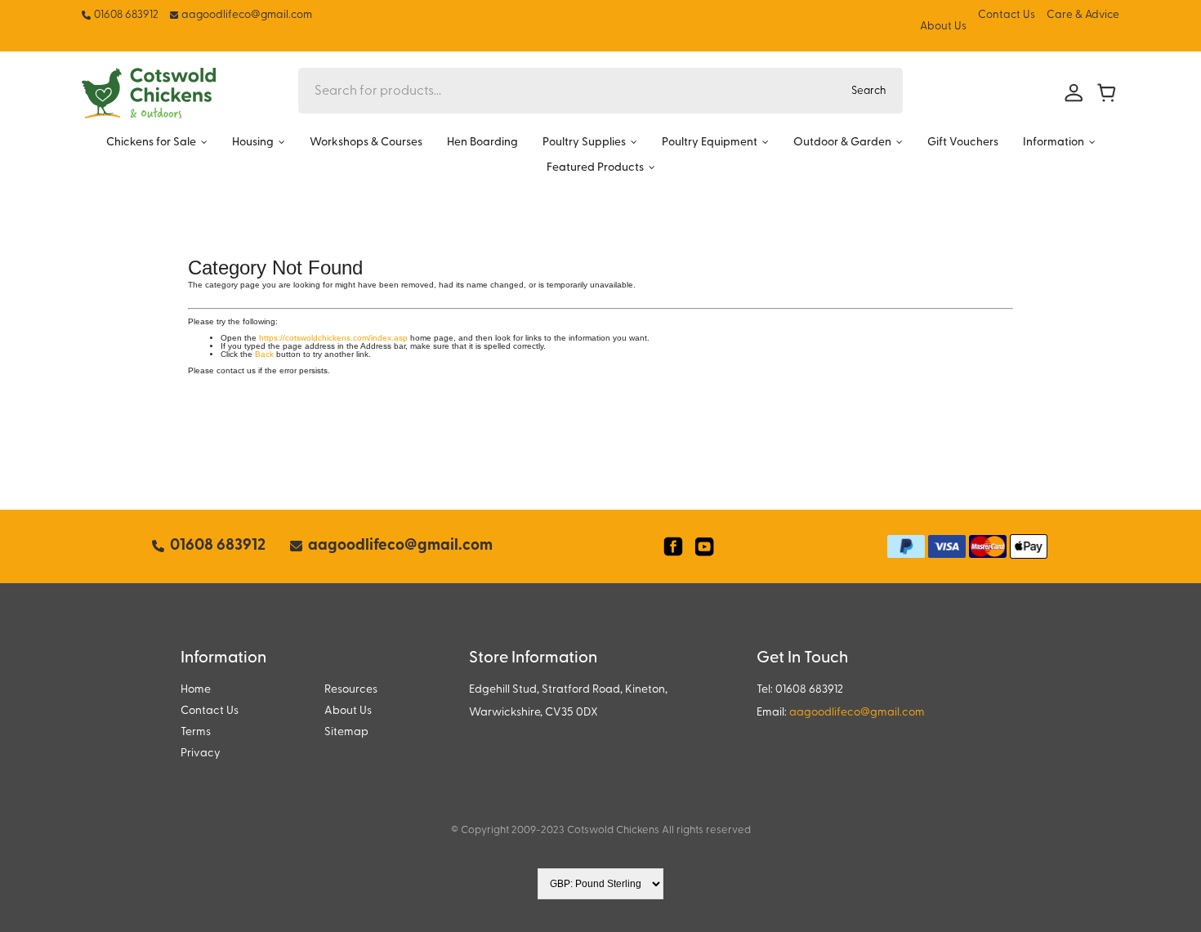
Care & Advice (1083, 15)
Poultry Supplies (584, 142)
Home (196, 690)
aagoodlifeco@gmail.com (857, 713)
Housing (253, 142)
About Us (943, 26)
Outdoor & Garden (842, 142)
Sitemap (346, 732)
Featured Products (595, 168)
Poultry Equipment (709, 142)
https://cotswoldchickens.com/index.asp (333, 337)
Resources (350, 690)
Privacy (201, 753)
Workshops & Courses (366, 142)
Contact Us (1006, 15)
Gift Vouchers (962, 142)
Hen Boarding (482, 142)
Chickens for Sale (151, 142)
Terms (196, 732)
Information (1053, 142)
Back (264, 354)
